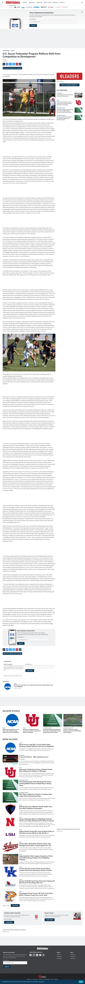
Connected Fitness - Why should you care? (34, 757)
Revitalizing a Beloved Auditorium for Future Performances (65, 95)
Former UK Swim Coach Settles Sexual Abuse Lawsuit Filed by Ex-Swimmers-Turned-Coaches (35, 869)
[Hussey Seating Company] (34, 7)
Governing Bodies (61, 107)
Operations (6, 50)
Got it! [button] (81, 981)
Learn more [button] (41, 981)
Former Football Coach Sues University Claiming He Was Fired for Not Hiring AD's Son (37, 882)
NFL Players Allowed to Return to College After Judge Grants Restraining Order (65, 118)
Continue (29, 670)
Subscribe (40, 979)
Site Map (56, 979)
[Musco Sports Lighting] (40, 7)
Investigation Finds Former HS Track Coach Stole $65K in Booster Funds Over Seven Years (36, 894)
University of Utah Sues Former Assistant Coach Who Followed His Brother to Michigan (64, 103)
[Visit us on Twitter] (43, 955)
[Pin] (17, 64)
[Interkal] (20, 7)
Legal (13, 50)
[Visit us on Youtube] (40, 955)
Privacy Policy (47, 979)
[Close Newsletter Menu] (82, 12)
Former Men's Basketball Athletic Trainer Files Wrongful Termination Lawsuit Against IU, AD (35, 844)
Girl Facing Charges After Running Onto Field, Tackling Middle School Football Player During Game (65, 111)
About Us (29, 979)
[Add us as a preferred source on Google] (20, 64)
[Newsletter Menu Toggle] (82, 2)
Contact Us (34, 979)
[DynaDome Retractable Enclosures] (27, 7)
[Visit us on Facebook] (30, 955)
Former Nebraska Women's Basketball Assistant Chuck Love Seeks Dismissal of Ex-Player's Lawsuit (36, 820)
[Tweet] (13, 64)
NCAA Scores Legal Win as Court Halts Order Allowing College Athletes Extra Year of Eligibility (33, 685)
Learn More (9, 922)
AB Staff (4, 59)
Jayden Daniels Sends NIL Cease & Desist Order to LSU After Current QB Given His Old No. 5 (36, 832)
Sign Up (33, 25)
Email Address (32, 19)
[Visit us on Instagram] (34, 955)
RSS (52, 979)
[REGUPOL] (55, 7)
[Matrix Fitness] (69, 7)
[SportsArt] (12, 7)
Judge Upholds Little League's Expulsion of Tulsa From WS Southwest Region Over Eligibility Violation (36, 858)
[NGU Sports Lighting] (62, 7)
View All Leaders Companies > (69, 85)
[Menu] (3, 2)
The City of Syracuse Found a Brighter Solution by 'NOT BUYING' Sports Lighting (72, 731)
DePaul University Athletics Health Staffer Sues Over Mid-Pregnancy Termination (35, 807)
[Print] (4, 64)
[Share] (7, 64)
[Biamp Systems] (47, 7)
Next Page (15, 905)
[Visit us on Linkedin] (37, 955)
